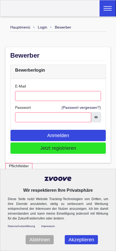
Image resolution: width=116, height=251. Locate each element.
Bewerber (63, 27)
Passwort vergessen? (81, 107)
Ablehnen (39, 239)
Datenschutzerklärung (21, 226)
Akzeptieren (81, 239)
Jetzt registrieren (58, 148)
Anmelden (58, 135)
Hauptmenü (20, 27)
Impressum (48, 226)
